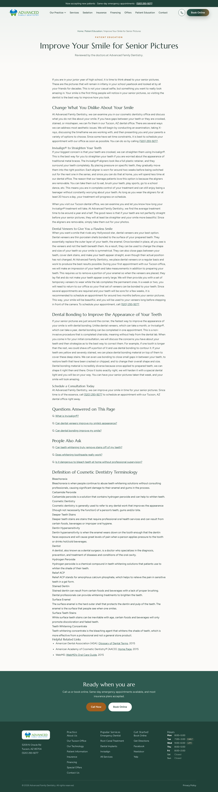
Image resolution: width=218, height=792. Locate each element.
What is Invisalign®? (67, 415)
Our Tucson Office (76, 740)
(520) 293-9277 (144, 3)
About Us (72, 735)
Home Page (125, 649)
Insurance (101, 12)
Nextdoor (139, 751)
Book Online (120, 706)
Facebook (139, 746)
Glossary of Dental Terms (113, 643)
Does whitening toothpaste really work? (78, 454)
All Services (106, 756)
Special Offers (74, 767)
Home (80, 31)
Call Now (96, 706)
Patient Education (145, 12)
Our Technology (75, 746)
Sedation (87, 12)
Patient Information (77, 751)
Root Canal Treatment (112, 740)
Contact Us (73, 772)
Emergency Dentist (110, 735)
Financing (115, 12)
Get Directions (141, 740)
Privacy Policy (189, 785)
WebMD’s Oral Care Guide (81, 654)
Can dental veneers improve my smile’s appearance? (86, 423)
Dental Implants (108, 746)
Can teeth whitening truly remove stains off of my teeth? (88, 447)
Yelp (136, 756)
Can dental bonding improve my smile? (78, 430)
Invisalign (105, 751)
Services (74, 12)
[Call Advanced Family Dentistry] (181, 12)
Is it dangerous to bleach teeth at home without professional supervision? (98, 462)
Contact (163, 12)
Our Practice (56, 12)
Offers (128, 12)
